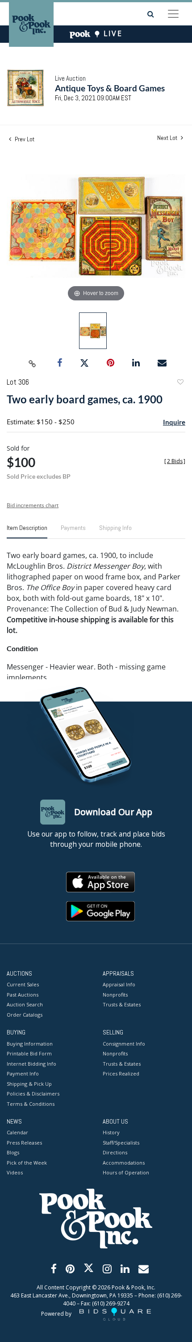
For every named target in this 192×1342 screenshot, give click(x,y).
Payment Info (23, 1073)
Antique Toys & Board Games (110, 88)
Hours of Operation (126, 1172)
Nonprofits (115, 994)
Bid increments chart (32, 505)
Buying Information (30, 1043)
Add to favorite (180, 383)
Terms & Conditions (30, 1103)
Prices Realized (121, 1073)
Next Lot (168, 138)
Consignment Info (124, 1043)
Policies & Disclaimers (33, 1093)
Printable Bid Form (29, 1053)
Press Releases (24, 1142)
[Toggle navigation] (173, 13)
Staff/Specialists (121, 1142)
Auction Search (25, 1004)
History (111, 1132)
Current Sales (23, 984)
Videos (15, 1172)
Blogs (13, 1152)
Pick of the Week (27, 1162)
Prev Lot (23, 139)
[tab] (27, 531)
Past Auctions (22, 994)
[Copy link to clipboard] (32, 363)
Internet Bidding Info (31, 1063)
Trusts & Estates (122, 1004)
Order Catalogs (24, 1014)
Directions (115, 1152)
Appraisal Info (119, 984)
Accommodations (124, 1162)
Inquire (174, 422)
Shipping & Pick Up (29, 1083)
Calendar (17, 1132)
